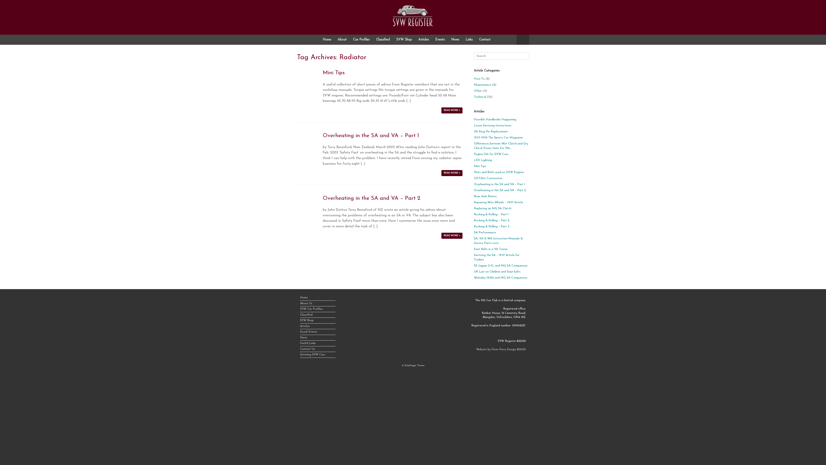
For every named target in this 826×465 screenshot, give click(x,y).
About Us (306, 303)
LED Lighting (483, 160)
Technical (480, 97)
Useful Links (308, 343)
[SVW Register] (413, 15)
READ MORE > (452, 110)
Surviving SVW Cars (312, 354)
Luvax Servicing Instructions (492, 125)
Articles (423, 39)
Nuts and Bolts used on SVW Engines (499, 172)
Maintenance (482, 85)
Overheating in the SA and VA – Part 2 (371, 198)
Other (478, 91)
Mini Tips (334, 73)
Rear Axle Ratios (485, 196)
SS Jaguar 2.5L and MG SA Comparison (500, 265)
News (455, 39)
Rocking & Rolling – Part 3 (491, 226)
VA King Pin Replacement (491, 131)
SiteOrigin (410, 365)
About (342, 39)
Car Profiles (361, 39)
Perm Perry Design (504, 349)
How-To (479, 79)
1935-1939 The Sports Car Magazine (498, 137)
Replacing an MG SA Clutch (492, 208)
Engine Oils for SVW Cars (491, 154)
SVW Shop (404, 39)
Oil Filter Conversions (488, 178)
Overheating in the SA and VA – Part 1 (371, 135)
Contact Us (307, 349)
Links (469, 39)
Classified (383, 39)
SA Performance (485, 232)
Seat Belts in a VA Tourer (491, 249)
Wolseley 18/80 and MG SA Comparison (500, 277)
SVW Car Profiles (311, 309)
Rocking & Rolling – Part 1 (491, 214)
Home (327, 39)
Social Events (308, 331)
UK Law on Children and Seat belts (497, 271)
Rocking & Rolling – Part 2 (491, 220)
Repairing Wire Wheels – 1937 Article (498, 202)
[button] (522, 40)
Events (440, 39)
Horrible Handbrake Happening (495, 119)
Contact (485, 39)
